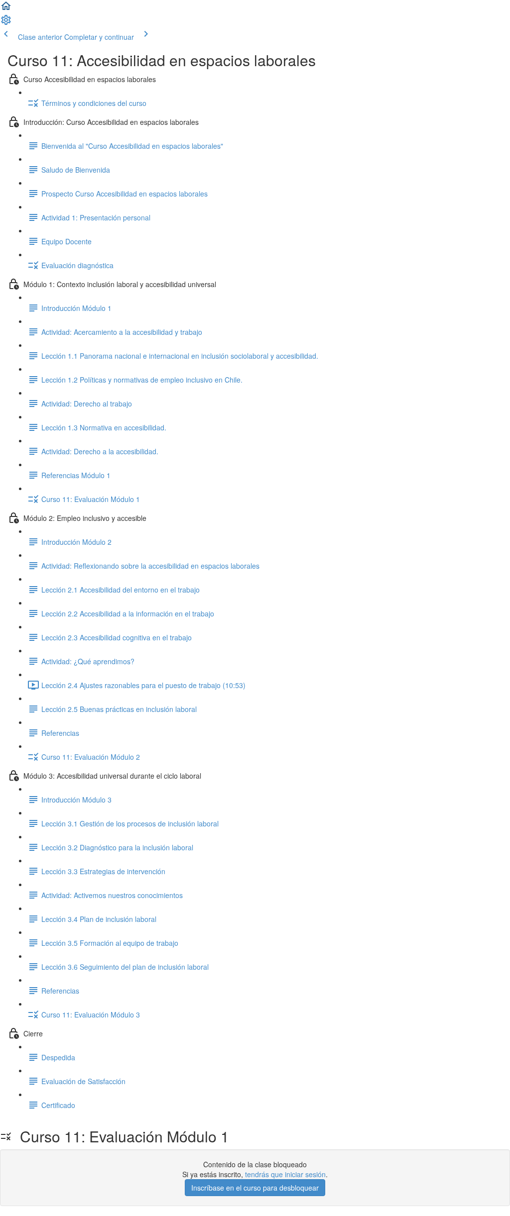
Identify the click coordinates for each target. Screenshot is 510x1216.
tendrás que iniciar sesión (285, 1174)
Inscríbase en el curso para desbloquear (255, 1188)
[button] (6, 9)
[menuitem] (6, 23)
